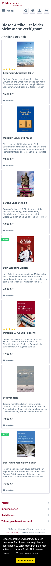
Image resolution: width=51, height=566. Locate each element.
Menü (10, 10)
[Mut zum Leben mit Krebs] (25, 119)
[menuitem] (7, 11)
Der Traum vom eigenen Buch (19, 462)
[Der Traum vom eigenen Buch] (25, 444)
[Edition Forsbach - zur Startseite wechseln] (12, 3)
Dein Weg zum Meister (15, 267)
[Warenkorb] (46, 11)
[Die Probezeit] (25, 379)
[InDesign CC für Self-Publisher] (25, 314)
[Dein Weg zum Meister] (25, 249)
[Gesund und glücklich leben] (25, 54)
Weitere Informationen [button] (27, 553)
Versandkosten (12, 532)
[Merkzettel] (32, 11)
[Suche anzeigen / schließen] (25, 11)
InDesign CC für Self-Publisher (19, 332)
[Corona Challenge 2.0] (25, 184)
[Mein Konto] (39, 11)
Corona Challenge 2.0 (15, 202)
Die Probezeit (10, 397)
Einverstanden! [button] (25, 560)
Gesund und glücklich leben (18, 73)
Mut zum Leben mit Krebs (17, 137)
